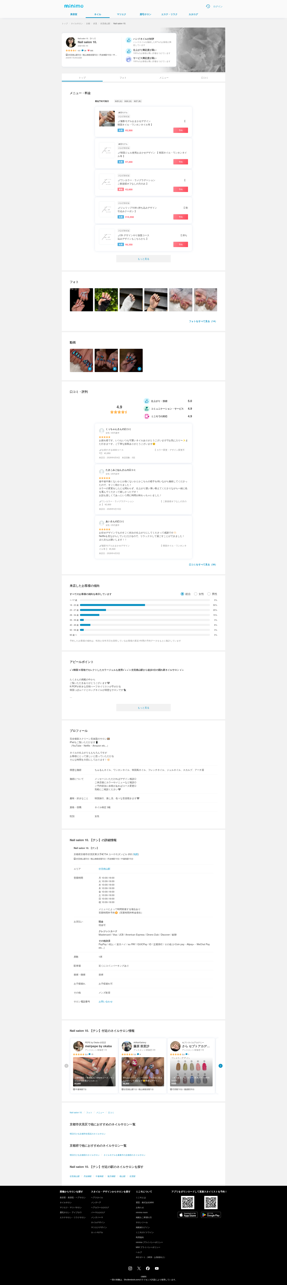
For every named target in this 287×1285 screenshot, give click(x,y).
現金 (101, 921)
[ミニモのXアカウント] (139, 1269)
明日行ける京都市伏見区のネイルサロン (88, 1133)
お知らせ (140, 1207)
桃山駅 (123, 1176)
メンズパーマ (97, 1217)
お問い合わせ (106, 1001)
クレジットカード (108, 931)
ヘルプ (139, 1252)
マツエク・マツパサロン (71, 1207)
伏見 (95, 23)
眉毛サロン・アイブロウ (71, 1212)
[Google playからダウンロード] (211, 1215)
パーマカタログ (98, 1212)
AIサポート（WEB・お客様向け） (151, 1257)
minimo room (142, 1212)
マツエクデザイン (99, 1227)
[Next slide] (221, 1066)
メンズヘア (96, 1202)
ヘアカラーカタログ (100, 1207)
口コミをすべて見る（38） (203, 564)
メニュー (164, 77)
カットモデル (97, 1232)
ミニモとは (141, 1197)
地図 (135, 854)
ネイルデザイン (98, 1222)
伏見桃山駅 (105, 23)
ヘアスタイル (97, 1197)
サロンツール (142, 1222)
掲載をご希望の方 (144, 1217)
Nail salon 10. (76, 1112)
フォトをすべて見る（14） (203, 321)
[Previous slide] (66, 1066)
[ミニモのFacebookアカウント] (148, 1269)
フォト (123, 77)
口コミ (204, 77)
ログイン (218, 6)
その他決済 (104, 940)
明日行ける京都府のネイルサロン (85, 1154)
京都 (88, 23)
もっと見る (143, 258)
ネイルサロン (77, 23)
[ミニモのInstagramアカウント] (130, 1269)
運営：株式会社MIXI (145, 1202)
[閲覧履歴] (208, 6)
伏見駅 (133, 1176)
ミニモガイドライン (145, 1232)
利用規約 (140, 1237)
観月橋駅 (112, 1176)
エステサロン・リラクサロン (73, 1217)
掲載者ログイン (143, 1227)
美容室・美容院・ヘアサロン (73, 1197)
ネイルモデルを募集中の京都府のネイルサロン (124, 1154)
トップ (65, 23)
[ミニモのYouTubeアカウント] (157, 1268)
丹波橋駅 (88, 1176)
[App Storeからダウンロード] (188, 1215)
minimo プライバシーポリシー (149, 1242)
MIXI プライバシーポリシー (148, 1247)
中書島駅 (100, 1176)
